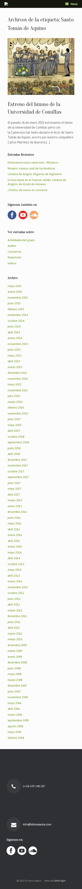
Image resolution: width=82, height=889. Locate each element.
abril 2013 (14, 575)
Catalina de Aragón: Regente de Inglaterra (35, 174)
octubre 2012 (16, 593)
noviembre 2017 (18, 465)
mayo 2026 (14, 286)
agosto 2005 (15, 726)
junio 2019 (14, 419)
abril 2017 (14, 494)
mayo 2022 (14, 384)
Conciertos (14, 251)
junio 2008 (14, 668)
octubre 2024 (16, 320)
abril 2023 (14, 361)
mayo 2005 (14, 732)
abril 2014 (14, 558)
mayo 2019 (14, 425)
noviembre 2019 (18, 413)
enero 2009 (15, 656)
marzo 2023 (15, 367)
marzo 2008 (15, 680)
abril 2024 (14, 332)
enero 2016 (15, 535)
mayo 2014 (14, 552)
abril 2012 (14, 604)
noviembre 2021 (18, 390)
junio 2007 (14, 691)
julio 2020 (14, 396)
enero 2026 (15, 291)
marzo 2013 (15, 581)
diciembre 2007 (17, 685)
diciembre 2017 (17, 459)
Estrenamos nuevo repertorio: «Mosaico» (33, 162)
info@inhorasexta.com (37, 824)
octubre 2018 (16, 436)
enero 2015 (15, 546)
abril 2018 (14, 454)
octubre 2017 (16, 471)
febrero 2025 (16, 309)
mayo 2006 (14, 703)
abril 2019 (14, 430)
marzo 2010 (15, 639)
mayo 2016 (14, 523)
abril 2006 (14, 708)
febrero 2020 (16, 407)
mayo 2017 (14, 488)
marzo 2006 (15, 714)
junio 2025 (14, 303)
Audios (12, 245)
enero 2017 (15, 506)
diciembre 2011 (17, 616)
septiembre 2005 (18, 720)
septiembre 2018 (18, 442)
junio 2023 (14, 349)
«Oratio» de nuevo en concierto (27, 190)
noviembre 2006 (18, 697)
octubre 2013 (16, 564)
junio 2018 (14, 448)
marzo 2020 (15, 402)
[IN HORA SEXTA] (6, 4)
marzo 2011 (15, 633)
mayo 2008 (14, 674)
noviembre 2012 (18, 587)
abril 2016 (14, 529)
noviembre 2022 (18, 378)
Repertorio (14, 257)
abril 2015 (14, 541)
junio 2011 (14, 622)
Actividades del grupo (21, 240)
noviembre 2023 (18, 344)
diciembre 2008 (17, 662)
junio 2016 (14, 517)
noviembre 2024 (18, 315)
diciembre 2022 (17, 372)
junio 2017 (14, 483)
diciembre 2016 (17, 511)
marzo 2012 (15, 610)
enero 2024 (15, 338)
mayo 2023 (14, 355)
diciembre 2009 (17, 645)
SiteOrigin (60, 880)
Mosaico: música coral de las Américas (31, 168)
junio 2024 (14, 326)
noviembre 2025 (18, 297)
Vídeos (12, 263)
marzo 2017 (15, 500)
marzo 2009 (15, 650)
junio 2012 (14, 598)
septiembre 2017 (18, 477)
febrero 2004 (16, 737)
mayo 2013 (14, 569)
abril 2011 (14, 627)
